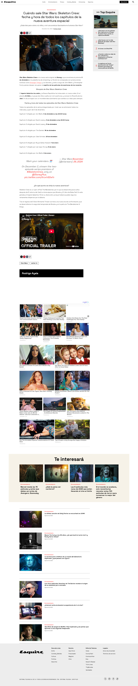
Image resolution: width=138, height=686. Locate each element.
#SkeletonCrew (35, 171)
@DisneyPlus (39, 174)
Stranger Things (35, 82)
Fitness (62, 2)
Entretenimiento (52, 2)
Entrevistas (82, 2)
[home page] (10, 2)
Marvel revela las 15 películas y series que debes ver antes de (30, 490)
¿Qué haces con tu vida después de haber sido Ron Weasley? (106, 41)
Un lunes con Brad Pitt (105, 48)
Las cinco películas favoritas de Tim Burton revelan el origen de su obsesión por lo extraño (66, 584)
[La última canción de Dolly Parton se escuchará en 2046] (30, 519)
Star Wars (24, 263)
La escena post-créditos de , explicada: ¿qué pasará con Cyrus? (63, 557)
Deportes (90, 2)
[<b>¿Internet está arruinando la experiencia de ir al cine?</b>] (30, 611)
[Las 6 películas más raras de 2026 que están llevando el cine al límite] (81, 473)
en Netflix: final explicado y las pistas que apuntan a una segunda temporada (67, 627)
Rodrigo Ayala (57, 28)
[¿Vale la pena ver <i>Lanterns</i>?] (56, 473)
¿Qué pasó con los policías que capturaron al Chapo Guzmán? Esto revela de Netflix (106, 33)
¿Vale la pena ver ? (53, 488)
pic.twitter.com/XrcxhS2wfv (39, 177)
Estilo (44, 2)
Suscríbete (124, 2)
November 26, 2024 (78, 160)
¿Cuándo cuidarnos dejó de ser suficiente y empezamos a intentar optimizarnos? (106, 56)
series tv (34, 263)
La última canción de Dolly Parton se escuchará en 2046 (65, 513)
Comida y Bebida (71, 2)
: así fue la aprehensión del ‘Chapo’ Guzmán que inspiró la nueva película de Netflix (106, 66)
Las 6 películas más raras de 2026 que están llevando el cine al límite (81, 489)
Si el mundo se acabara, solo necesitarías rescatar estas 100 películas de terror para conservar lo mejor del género (106, 492)
